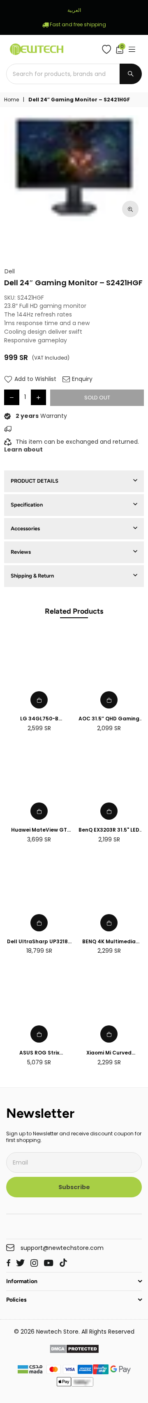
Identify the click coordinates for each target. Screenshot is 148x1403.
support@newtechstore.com (62, 1248)
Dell (10, 271)
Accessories (25, 528)
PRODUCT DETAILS (34, 481)
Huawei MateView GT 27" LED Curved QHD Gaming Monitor (39, 830)
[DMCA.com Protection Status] (74, 1350)
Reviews (21, 552)
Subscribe (74, 1187)
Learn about (23, 449)
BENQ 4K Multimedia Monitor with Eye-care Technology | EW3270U (109, 941)
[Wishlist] (108, 49)
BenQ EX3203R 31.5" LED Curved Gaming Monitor (109, 830)
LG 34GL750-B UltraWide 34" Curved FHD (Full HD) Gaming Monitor (39, 718)
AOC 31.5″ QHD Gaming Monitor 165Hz (109, 718)
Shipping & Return (32, 576)
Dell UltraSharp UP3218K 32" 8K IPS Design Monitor (39, 941)
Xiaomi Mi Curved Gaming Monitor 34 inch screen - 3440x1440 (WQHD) (109, 1053)
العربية (74, 10)
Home (11, 99)
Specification (27, 505)
